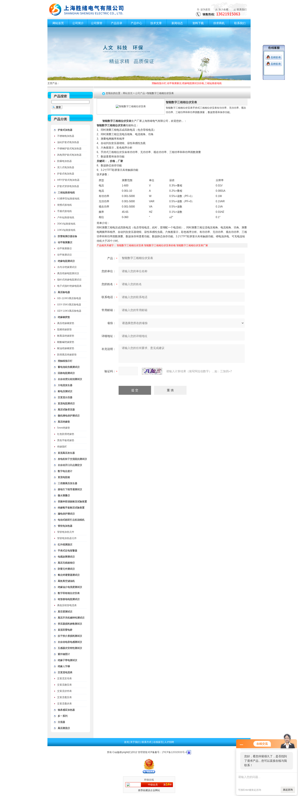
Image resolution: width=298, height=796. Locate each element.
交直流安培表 (64, 678)
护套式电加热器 (65, 173)
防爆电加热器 (64, 161)
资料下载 (198, 23)
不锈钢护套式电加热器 (69, 148)
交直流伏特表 (64, 691)
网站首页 (58, 23)
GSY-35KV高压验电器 (69, 304)
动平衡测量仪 (64, 248)
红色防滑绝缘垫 (65, 434)
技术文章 (156, 23)
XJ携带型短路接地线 (68, 198)
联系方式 (147, 742)
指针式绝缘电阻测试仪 (69, 279)
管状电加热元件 (65, 532)
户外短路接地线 (65, 217)
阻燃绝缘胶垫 (64, 329)
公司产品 (140, 93)
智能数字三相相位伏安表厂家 (192, 245)
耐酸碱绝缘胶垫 (65, 342)
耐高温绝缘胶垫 (65, 335)
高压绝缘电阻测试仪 (68, 273)
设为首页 (205, 9)
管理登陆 (143, 752)
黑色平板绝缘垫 (65, 440)
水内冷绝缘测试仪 (67, 267)
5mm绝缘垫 (63, 427)
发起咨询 (288, 789)
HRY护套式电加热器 (68, 180)
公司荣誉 (96, 23)
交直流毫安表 (64, 697)
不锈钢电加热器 (65, 136)
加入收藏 (223, 9)
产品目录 (116, 23)
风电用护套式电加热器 (69, 154)
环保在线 (149, 779)
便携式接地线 (64, 204)
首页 (126, 742)
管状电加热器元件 (67, 538)
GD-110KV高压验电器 (69, 298)
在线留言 (158, 742)
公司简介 (78, 23)
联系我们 (242, 9)
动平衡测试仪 (64, 254)
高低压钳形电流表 (67, 605)
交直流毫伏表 (64, 703)
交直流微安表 (64, 684)
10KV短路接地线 (66, 230)
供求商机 (219, 23)
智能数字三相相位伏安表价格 (160, 245)
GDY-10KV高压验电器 (69, 310)
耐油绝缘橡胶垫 (65, 348)
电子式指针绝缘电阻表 (69, 286)
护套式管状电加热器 (68, 186)
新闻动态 (177, 23)
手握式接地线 (64, 211)
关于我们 (135, 742)
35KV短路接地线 (66, 223)
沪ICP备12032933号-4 (174, 752)
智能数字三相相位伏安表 (130, 245)
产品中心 (136, 23)
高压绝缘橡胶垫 (65, 323)
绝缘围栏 (62, 446)
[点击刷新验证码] (152, 371)
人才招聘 (169, 742)
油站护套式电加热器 (68, 142)
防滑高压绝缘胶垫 (67, 354)
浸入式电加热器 (65, 167)
